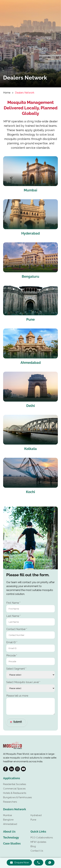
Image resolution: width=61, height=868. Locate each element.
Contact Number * (16, 629)
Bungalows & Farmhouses (17, 797)
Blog (33, 846)
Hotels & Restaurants (14, 793)
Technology (11, 837)
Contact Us (36, 850)
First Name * (13, 602)
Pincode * (11, 655)
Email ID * (11, 642)
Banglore (8, 819)
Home (6, 92)
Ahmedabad (10, 824)
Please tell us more (17, 695)
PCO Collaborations (41, 837)
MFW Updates (38, 842)
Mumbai (7, 815)
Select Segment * (16, 668)
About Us (9, 831)
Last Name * (13, 615)
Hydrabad (36, 815)
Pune (33, 819)
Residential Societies (14, 784)
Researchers (10, 801)
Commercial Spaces (14, 788)
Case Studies (12, 843)
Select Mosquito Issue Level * (23, 682)
